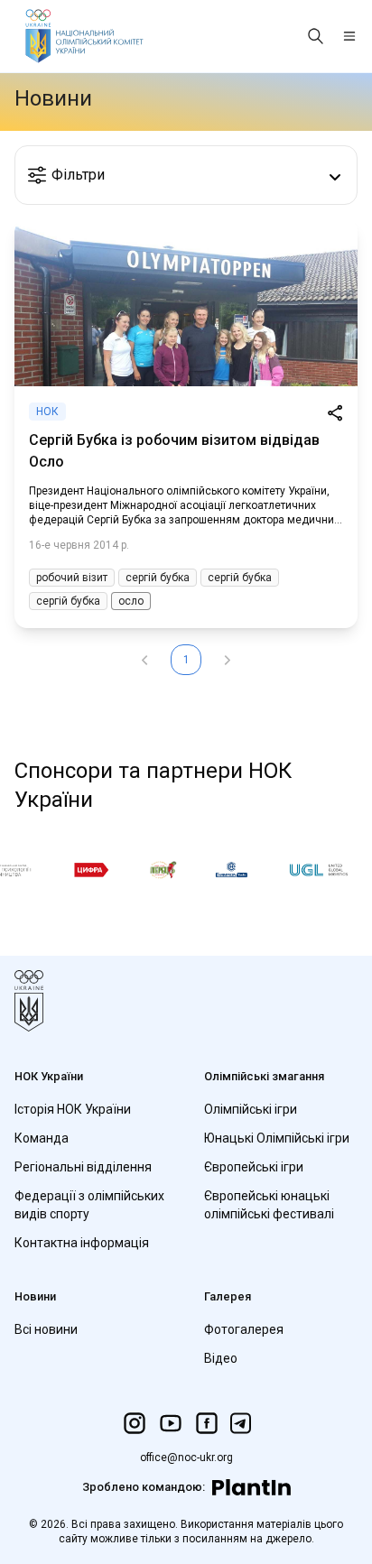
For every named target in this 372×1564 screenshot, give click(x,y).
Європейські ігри (253, 1167)
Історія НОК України (72, 1109)
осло (131, 601)
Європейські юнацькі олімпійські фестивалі (269, 1205)
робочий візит (71, 577)
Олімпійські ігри (250, 1109)
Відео (220, 1358)
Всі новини (46, 1329)
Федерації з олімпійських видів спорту (89, 1205)
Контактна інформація (81, 1242)
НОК (47, 411)
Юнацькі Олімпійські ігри (276, 1138)
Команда (41, 1138)
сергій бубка (158, 577)
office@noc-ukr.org (186, 1457)
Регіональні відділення (83, 1167)
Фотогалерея (244, 1329)
